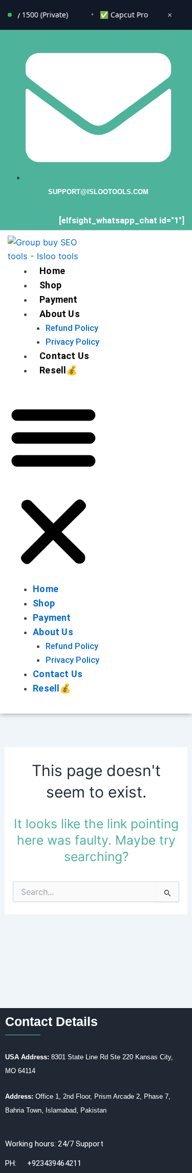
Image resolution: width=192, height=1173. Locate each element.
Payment (58, 299)
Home (52, 270)
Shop (50, 285)
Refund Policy (72, 328)
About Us (59, 313)
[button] (53, 486)
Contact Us (64, 355)
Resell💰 (58, 370)
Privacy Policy (72, 342)
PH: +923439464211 (43, 1163)
